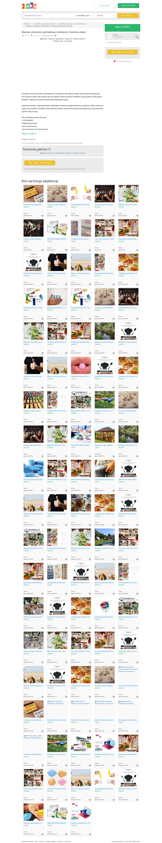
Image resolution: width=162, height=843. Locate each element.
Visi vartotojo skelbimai (114, 42)
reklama (115, 35)
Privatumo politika (51, 841)
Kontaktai (59, 841)
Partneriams (67, 841)
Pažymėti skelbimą (47, 35)
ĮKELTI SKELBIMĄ (128, 5)
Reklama (41, 841)
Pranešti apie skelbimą (122, 61)
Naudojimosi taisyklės (27, 841)
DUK (36, 841)
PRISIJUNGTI (105, 6)
